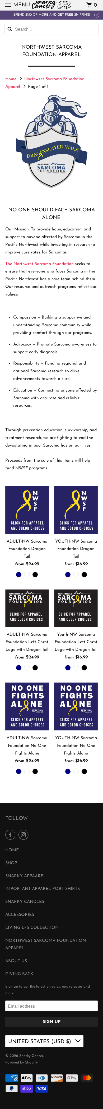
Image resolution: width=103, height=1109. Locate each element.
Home (11, 79)
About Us (16, 961)
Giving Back (19, 974)
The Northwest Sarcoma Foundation (39, 264)
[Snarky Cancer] (51, 5)
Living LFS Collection (32, 928)
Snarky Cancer (31, 1056)
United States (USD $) (40, 1041)
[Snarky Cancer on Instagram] (24, 835)
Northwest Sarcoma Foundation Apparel (45, 945)
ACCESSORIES (19, 915)
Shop (11, 863)
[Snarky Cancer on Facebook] (11, 835)
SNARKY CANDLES (24, 902)
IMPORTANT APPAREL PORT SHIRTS (42, 889)
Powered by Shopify (21, 1063)
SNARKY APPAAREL (25, 876)
